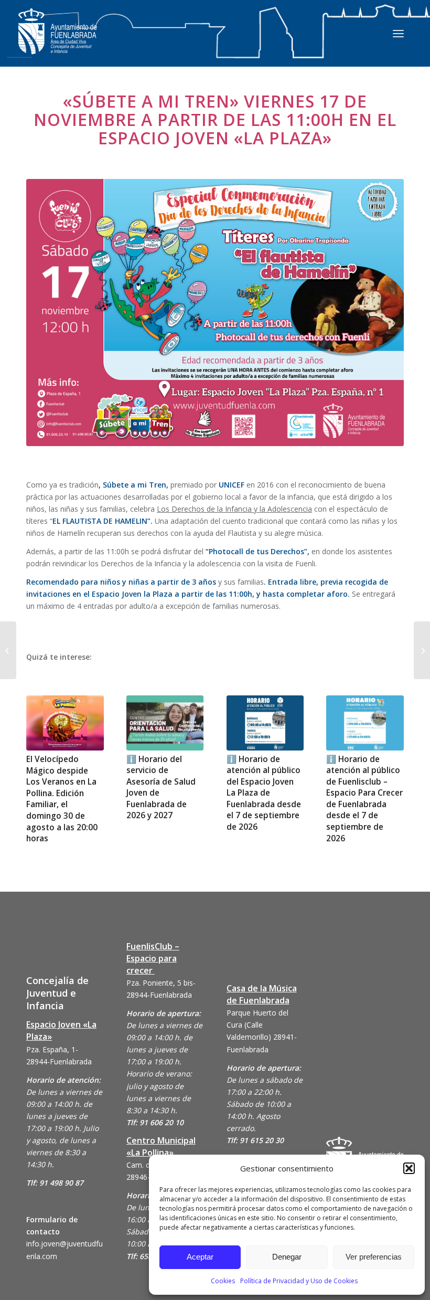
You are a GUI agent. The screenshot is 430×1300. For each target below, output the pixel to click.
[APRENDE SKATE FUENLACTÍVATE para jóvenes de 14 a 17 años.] (8, 650)
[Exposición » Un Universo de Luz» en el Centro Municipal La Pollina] (422, 650)
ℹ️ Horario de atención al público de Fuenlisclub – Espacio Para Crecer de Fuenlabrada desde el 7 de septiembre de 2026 (364, 799)
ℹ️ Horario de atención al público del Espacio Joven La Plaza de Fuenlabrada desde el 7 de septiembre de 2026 (264, 793)
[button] (409, 1168)
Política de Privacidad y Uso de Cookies (299, 1280)
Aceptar (200, 1256)
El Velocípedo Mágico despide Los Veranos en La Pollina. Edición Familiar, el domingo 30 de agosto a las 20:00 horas (62, 799)
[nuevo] (215, 312)
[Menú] (398, 33)
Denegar (287, 1256)
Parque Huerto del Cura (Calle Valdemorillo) (257, 1025)
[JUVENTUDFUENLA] (57, 41)
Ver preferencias (374, 1256)
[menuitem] (398, 33)
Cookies (223, 1280)
